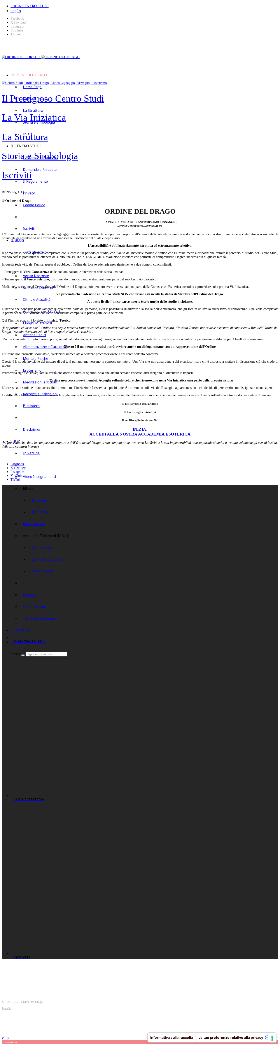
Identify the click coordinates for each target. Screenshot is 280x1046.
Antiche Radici (34, 334)
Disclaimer (32, 429)
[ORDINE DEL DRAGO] (41, 57)
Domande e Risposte (40, 169)
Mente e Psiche (35, 358)
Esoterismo (32, 370)
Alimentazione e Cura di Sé (45, 346)
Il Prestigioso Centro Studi (53, 98)
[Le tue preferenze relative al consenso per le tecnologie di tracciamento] (272, 1038)
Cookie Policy (34, 205)
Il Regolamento (35, 181)
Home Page (32, 86)
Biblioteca (31, 405)
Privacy (29, 193)
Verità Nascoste (36, 275)
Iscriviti (17, 175)
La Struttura (33, 110)
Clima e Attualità (37, 299)
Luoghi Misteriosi (37, 323)
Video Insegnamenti (39, 476)
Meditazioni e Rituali (40, 382)
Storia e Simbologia (40, 155)
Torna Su (6, 1008)
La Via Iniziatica (34, 117)
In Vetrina (31, 453)
